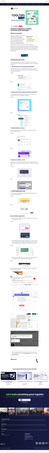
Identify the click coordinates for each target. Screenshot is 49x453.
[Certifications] (42, 443)
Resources (12, 4)
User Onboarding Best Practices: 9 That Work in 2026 (24, 381)
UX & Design (38, 4)
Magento (20, 4)
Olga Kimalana (16, 8)
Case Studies (16, 4)
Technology (27, 4)
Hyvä (23, 4)
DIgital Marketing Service (31, 39)
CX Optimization (29, 38)
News (42, 4)
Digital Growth (33, 4)
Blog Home (8, 4)
